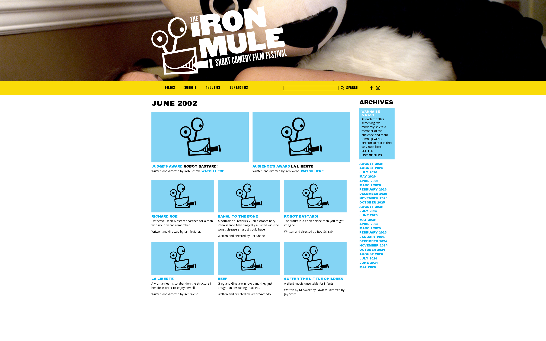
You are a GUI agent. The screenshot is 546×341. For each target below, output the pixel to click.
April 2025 (368, 224)
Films (170, 87)
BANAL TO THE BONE (238, 216)
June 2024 (368, 262)
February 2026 (372, 189)
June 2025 (368, 215)
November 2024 (373, 245)
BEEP (222, 279)
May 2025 (367, 219)
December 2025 (373, 193)
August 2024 (371, 254)
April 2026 (368, 181)
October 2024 (372, 249)
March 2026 (370, 185)
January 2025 (372, 237)
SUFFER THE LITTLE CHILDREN (313, 279)
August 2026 (371, 163)
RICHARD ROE (164, 216)
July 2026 (368, 172)
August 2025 (371, 206)
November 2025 (373, 198)
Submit (190, 87)
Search (351, 88)
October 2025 (372, 202)
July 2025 (368, 211)
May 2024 (367, 267)
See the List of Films (372, 153)
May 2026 (367, 176)
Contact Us (239, 87)
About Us (213, 87)
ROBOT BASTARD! (301, 216)
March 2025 (370, 228)
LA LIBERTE (162, 279)
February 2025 (372, 232)
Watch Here (213, 171)
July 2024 (368, 258)
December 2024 (373, 241)
